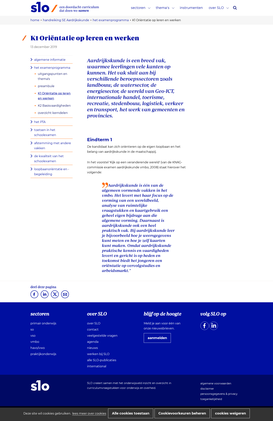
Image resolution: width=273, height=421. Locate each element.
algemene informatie (50, 59)
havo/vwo (37, 348)
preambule (46, 86)
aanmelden (159, 339)
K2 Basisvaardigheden (54, 105)
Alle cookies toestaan (130, 413)
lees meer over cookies (89, 413)
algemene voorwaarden (215, 383)
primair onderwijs (43, 323)
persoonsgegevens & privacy (219, 394)
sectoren (138, 8)
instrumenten (191, 8)
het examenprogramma (52, 67)
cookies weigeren (230, 413)
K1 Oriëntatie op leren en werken (54, 96)
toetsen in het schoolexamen (45, 132)
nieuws (92, 348)
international (96, 366)
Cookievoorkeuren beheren (182, 413)
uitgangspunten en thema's (52, 76)
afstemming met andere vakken (52, 145)
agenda (92, 342)
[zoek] (235, 8)
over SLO (216, 8)
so (32, 329)
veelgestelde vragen (102, 335)
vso (32, 335)
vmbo (34, 342)
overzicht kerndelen (53, 113)
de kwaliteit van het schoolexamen (49, 158)
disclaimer (207, 388)
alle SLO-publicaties (101, 360)
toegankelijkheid (211, 399)
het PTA (40, 122)
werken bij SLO (98, 354)
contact (93, 329)
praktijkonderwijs (43, 354)
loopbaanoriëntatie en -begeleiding (51, 171)
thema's (162, 8)
